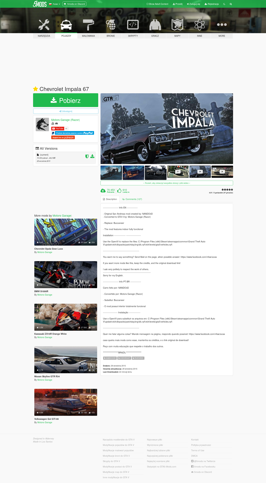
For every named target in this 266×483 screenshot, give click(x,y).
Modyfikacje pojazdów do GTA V (118, 444)
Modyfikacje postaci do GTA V (117, 466)
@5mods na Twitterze (204, 461)
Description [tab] (111, 199)
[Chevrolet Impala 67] (167, 128)
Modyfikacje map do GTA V (116, 471)
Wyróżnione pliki (155, 444)
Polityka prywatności (201, 444)
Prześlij (178, 3)
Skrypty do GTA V (111, 461)
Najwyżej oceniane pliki (158, 461)
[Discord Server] (56, 123)
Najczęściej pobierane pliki (160, 455)
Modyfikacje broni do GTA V (116, 455)
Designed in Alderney (43, 438)
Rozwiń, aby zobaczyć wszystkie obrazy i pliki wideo (167, 183)
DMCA (194, 455)
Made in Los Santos (42, 441)
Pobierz (69, 100)
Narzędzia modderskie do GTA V (119, 439)
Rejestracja (213, 3)
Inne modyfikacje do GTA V (116, 477)
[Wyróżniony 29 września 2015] (35, 89)
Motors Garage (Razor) (65, 120)
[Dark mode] (224, 4)
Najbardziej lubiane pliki (158, 450)
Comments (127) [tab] (133, 199)
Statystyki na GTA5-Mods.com (161, 466)
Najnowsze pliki (154, 439)
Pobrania (110, 192)
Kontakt (195, 439)
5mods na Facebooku (204, 466)
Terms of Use (197, 450)
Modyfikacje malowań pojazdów (118, 450)
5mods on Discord (202, 471)
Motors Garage (62, 215)
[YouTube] (52, 123)
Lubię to (126, 192)
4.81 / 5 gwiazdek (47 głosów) (221, 192)
